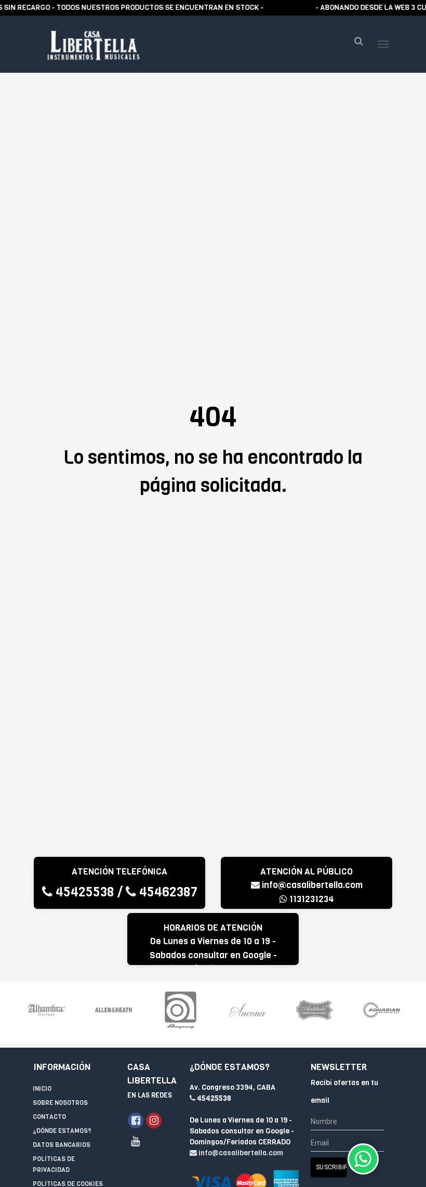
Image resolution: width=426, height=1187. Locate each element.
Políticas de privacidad (54, 1164)
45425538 (83, 892)
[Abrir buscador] (358, 41)
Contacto (49, 1117)
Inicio (42, 1089)
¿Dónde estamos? (62, 1131)
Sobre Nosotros (60, 1103)
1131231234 (310, 899)
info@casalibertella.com (312, 885)
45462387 (166, 892)
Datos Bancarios (61, 1145)
